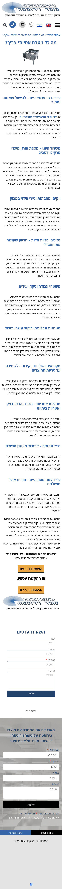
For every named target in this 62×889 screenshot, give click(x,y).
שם (53, 638)
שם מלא (54, 749)
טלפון (52, 649)
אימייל (51, 660)
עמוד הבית (53, 35)
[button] (57, 25)
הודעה (51, 670)
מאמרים (39, 35)
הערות (55, 784)
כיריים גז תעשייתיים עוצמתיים (39, 117)
